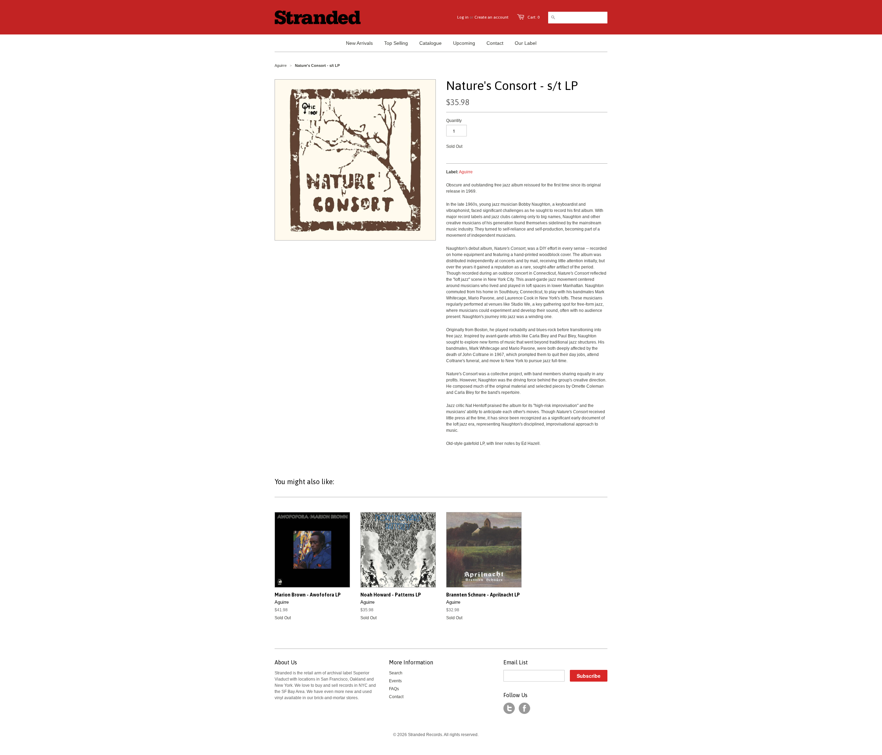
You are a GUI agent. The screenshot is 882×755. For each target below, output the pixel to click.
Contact (396, 696)
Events (395, 681)
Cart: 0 (533, 17)
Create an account (491, 17)
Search (395, 673)
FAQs (394, 688)
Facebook (524, 708)
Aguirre (281, 65)
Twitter (509, 708)
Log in (463, 17)
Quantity (454, 120)
